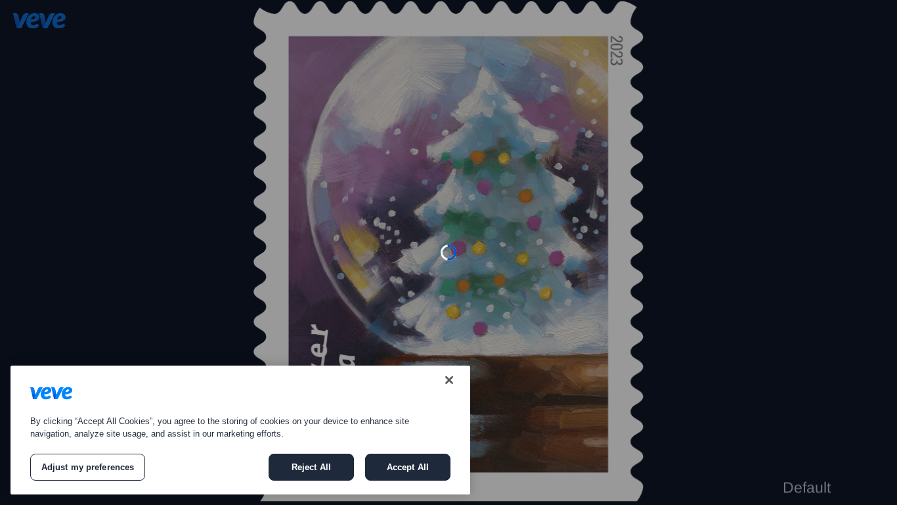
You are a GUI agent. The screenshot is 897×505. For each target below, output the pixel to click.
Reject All (311, 467)
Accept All (408, 467)
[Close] (449, 380)
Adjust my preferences (88, 467)
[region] (240, 430)
